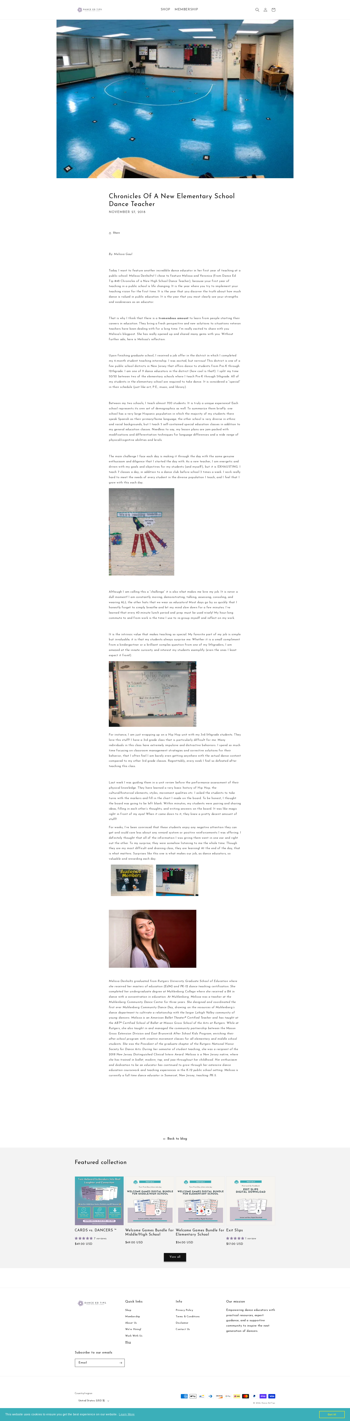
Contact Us (183, 1329)
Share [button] (116, 233)
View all (175, 1257)
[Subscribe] (121, 1363)
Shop (128, 1310)
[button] (257, 10)
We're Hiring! (133, 1329)
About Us (131, 1323)
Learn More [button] (127, 1414)
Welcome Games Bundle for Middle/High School (149, 1232)
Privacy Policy (184, 1310)
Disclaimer (182, 1323)
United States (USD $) (92, 1401)
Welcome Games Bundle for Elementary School (200, 1232)
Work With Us (133, 1336)
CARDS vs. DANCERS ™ (95, 1230)
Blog (128, 1342)
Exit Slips (234, 1230)
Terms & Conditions (188, 1316)
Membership (132, 1316)
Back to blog (177, 1139)
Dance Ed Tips (268, 1403)
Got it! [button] (332, 1414)
